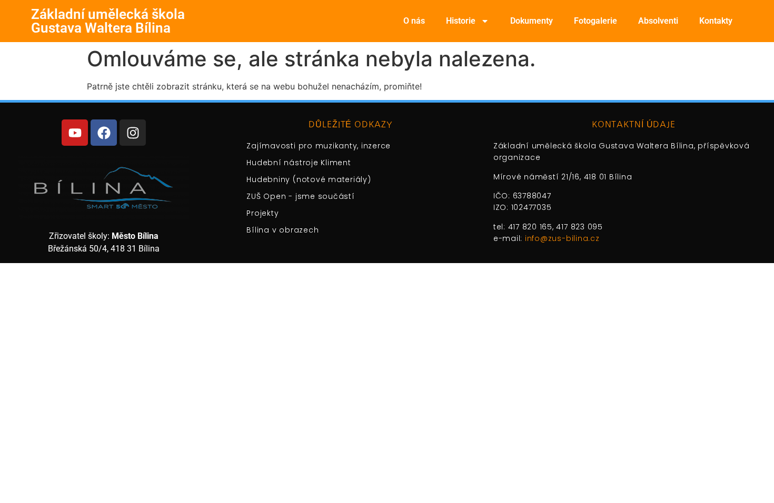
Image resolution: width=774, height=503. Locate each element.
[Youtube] (75, 132)
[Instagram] (133, 132)
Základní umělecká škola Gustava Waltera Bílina (108, 21)
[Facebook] (104, 132)
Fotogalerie (595, 21)
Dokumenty (531, 21)
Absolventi (658, 21)
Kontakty (715, 21)
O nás (414, 21)
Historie (460, 21)
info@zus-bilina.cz (562, 238)
